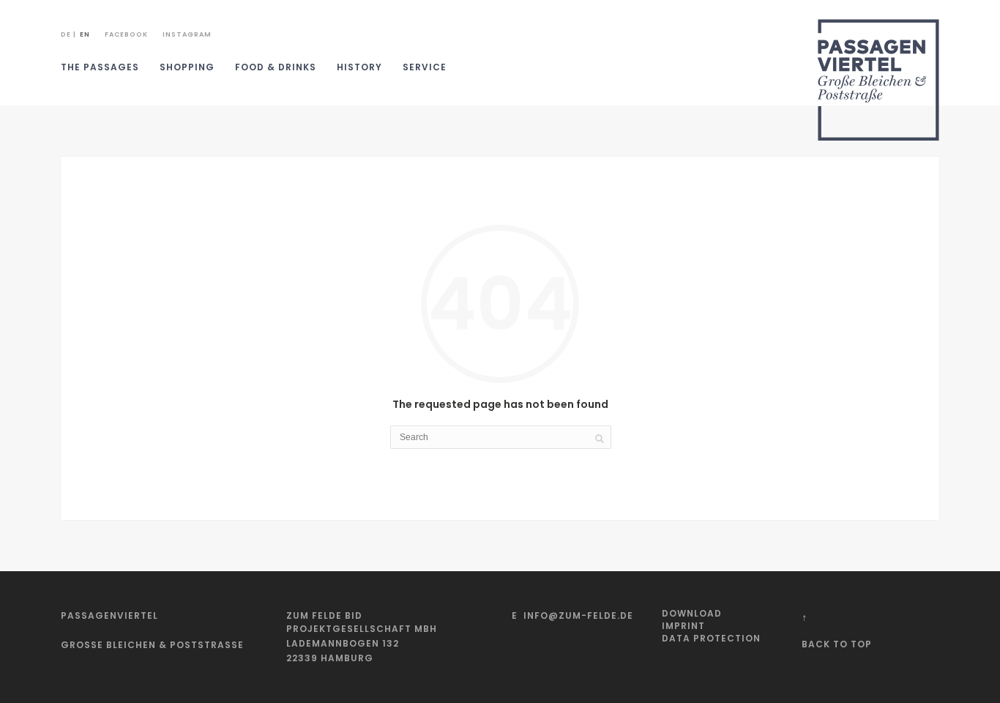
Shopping (187, 67)
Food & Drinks (275, 67)
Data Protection (711, 638)
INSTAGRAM (187, 34)
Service (425, 67)
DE (66, 34)
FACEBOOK (126, 34)
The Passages (100, 67)
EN (85, 34)
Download (692, 613)
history (359, 67)
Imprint (683, 626)
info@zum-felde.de (578, 615)
